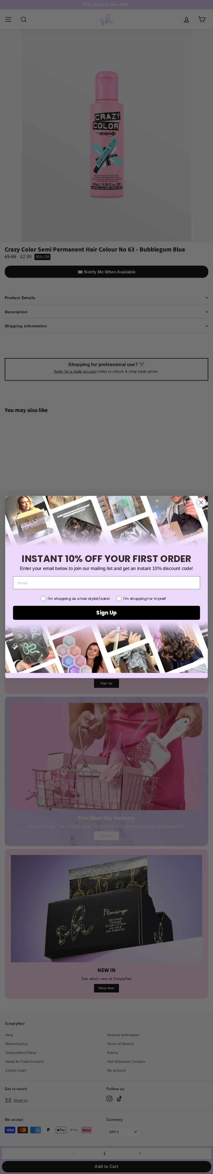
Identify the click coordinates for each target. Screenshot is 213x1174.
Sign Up (106, 612)
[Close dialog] (201, 502)
